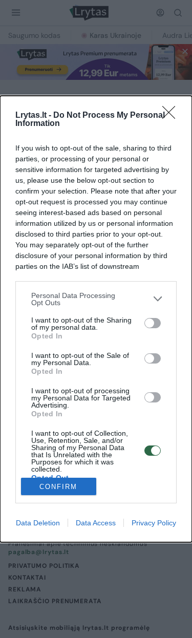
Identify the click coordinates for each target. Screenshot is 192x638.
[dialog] (96, 319)
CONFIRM (58, 487)
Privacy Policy (154, 523)
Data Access (96, 523)
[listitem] (96, 299)
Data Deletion (38, 523)
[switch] (152, 323)
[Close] (172, 115)
